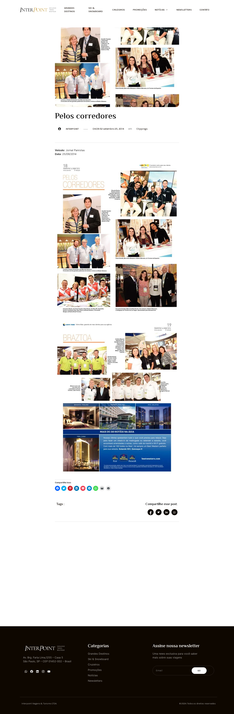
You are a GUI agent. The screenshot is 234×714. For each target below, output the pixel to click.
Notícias (160, 9)
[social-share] (151, 512)
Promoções (140, 9)
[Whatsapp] (26, 671)
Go (199, 670)
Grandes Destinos (69, 10)
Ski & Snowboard (96, 10)
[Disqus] (117, 571)
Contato (204, 9)
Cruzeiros (118, 9)
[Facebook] (32, 671)
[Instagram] (43, 671)
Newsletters (184, 9)
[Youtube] (49, 671)
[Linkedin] (37, 671)
